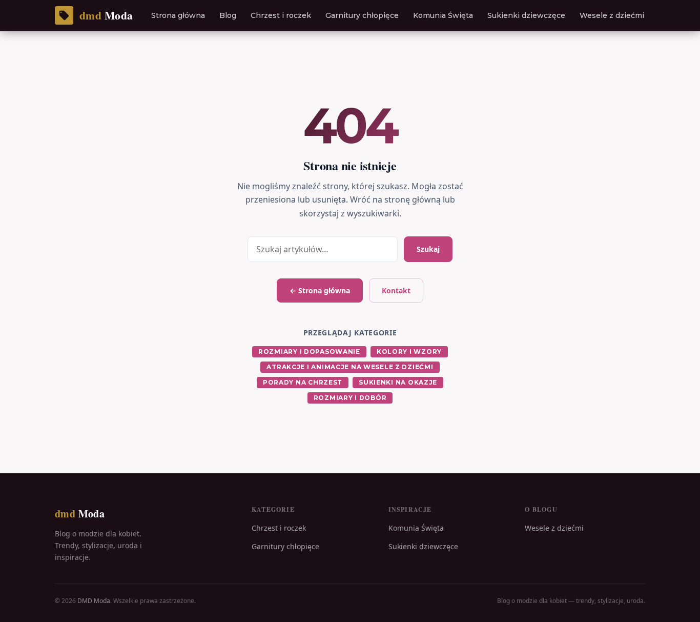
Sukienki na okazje (398, 382)
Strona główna (178, 15)
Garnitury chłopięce (362, 15)
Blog (227, 15)
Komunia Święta (443, 15)
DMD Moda (93, 600)
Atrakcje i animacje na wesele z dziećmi (349, 367)
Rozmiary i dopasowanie (309, 351)
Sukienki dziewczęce (526, 15)
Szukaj (428, 249)
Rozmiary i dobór (350, 398)
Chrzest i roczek (281, 15)
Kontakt (396, 290)
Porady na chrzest (302, 382)
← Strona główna (320, 290)
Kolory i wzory (409, 351)
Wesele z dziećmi (612, 15)
